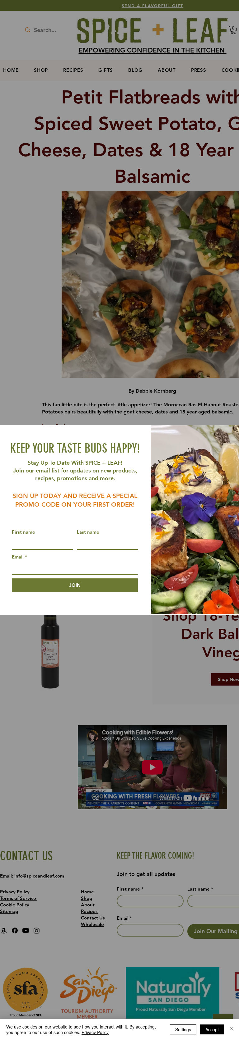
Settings (183, 1029)
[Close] (231, 1029)
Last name (88, 532)
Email (19, 557)
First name (23, 532)
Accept (212, 1029)
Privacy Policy (95, 1032)
